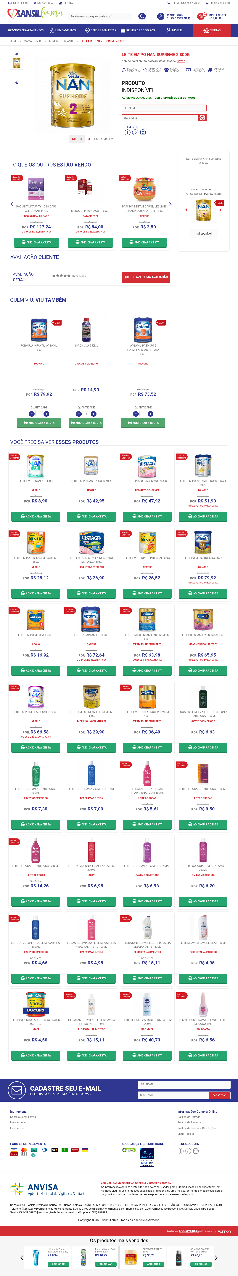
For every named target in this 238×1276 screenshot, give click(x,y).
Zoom (101, 139)
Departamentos (27, 30)
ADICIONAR (58, 1264)
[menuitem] (13, 41)
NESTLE (181, 61)
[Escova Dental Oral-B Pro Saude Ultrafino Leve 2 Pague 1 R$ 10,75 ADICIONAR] (83, 1265)
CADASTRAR (219, 1095)
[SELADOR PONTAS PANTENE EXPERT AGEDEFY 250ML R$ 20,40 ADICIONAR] (178, 1265)
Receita (68, 3)
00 (204, 14)
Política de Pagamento (191, 1122)
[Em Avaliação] (147, 1157)
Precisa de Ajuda (220, 3)
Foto (78, 139)
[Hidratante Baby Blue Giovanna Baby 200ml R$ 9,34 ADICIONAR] (36, 1265)
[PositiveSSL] (129, 1149)
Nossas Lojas (45, 3)
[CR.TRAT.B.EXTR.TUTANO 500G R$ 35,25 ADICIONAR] (131, 1265)
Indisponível (204, 233)
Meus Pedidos (21, 3)
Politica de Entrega (189, 1117)
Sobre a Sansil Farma (23, 1117)
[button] (39, 423)
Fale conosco (18, 1128)
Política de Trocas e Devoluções (197, 1128)
